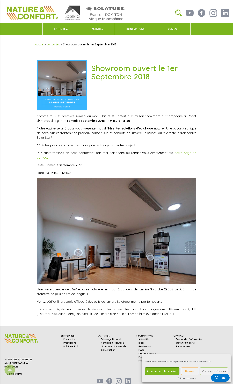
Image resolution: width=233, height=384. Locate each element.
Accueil (39, 44)
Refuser (189, 371)
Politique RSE (70, 346)
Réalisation (145, 346)
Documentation (147, 353)
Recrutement (183, 346)
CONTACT (173, 28)
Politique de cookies (186, 378)
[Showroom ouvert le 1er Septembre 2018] (62, 85)
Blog (141, 342)
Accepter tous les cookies (162, 371)
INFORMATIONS (135, 28)
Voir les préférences (214, 371)
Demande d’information (189, 339)
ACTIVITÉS (97, 28)
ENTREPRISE (61, 28)
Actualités (53, 44)
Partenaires (70, 339)
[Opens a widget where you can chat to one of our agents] (220, 378)
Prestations (69, 342)
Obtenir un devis (185, 342)
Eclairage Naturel (111, 339)
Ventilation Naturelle (112, 342)
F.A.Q (141, 350)
